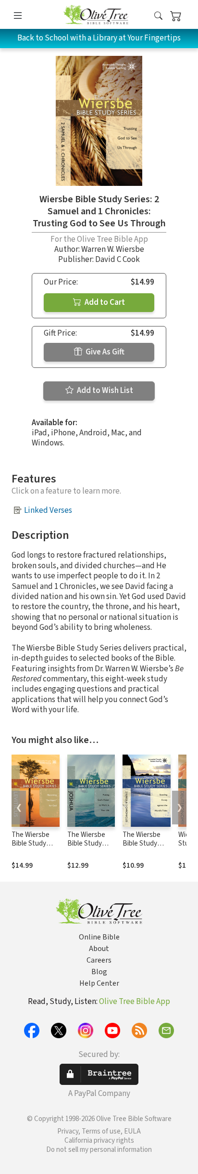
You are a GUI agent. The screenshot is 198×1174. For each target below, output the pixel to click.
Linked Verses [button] (48, 510)
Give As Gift (104, 352)
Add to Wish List (104, 390)
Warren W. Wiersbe (112, 249)
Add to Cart (104, 302)
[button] (158, 16)
